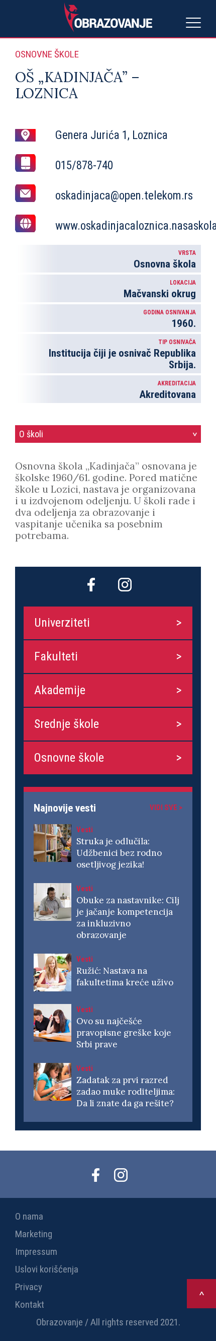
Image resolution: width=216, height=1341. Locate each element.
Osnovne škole (69, 758)
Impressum (36, 1251)
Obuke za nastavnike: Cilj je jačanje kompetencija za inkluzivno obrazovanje (127, 918)
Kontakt (29, 1304)
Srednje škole (66, 724)
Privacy (28, 1287)
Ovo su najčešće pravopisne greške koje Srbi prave (123, 1033)
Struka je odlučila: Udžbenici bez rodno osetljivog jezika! (119, 853)
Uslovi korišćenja (46, 1269)
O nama (29, 1216)
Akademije (59, 690)
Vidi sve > (166, 807)
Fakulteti (56, 656)
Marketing (33, 1234)
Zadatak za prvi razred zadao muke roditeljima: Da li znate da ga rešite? (125, 1092)
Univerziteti (62, 623)
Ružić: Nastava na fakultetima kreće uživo (124, 976)
